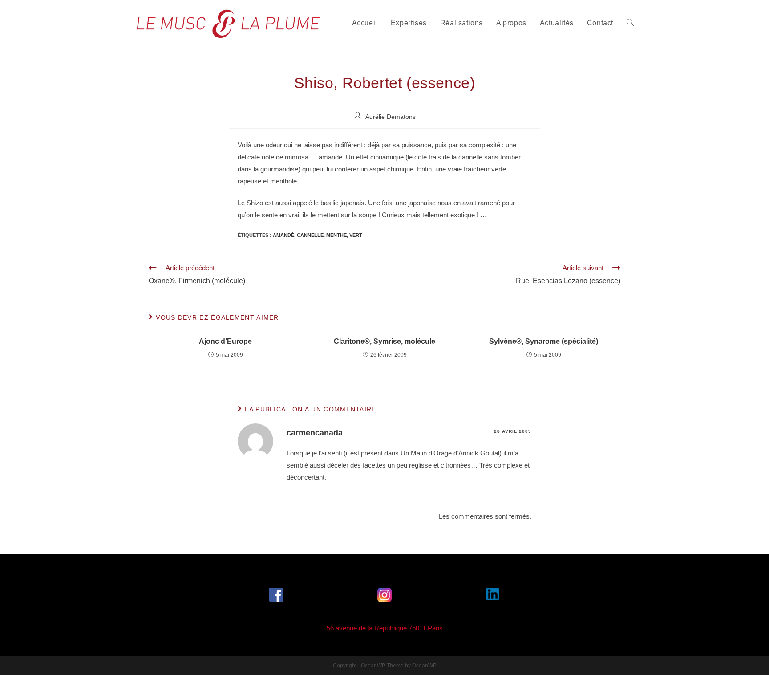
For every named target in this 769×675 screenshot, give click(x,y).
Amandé (283, 235)
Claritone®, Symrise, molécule (384, 341)
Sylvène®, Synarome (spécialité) (543, 341)
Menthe (336, 235)
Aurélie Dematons (390, 116)
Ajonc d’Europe (225, 341)
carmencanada (315, 432)
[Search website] (630, 23)
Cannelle (310, 235)
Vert (355, 235)
